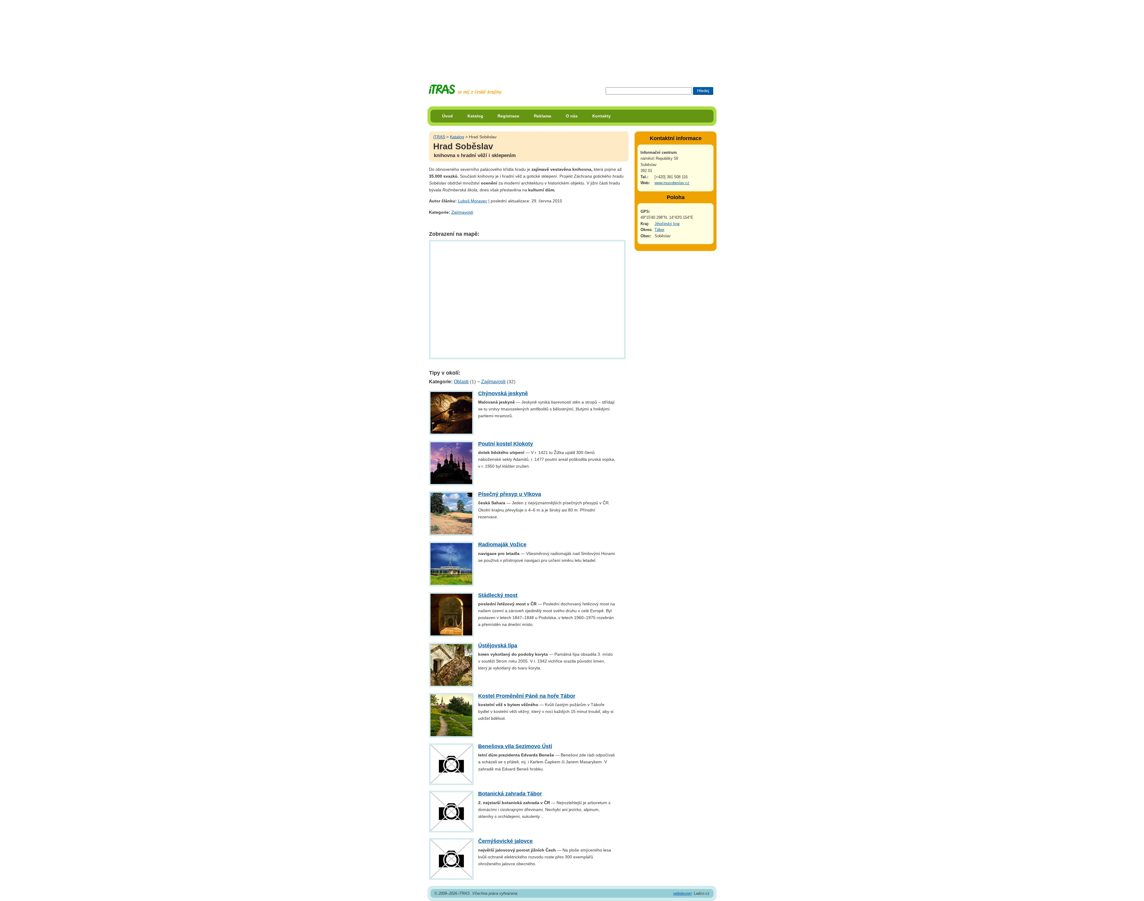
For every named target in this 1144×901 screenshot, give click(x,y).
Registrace (508, 116)
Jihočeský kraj (667, 223)
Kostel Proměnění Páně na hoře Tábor (526, 696)
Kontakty (601, 116)
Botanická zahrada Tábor (510, 794)
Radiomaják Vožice (502, 545)
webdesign (682, 893)
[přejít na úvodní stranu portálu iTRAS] (465, 89)
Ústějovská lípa (497, 646)
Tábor (659, 229)
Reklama (542, 116)
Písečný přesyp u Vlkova (509, 494)
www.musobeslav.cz (672, 183)
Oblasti (461, 381)
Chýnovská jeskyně (503, 393)
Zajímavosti (462, 212)
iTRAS (439, 136)
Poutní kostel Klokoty (505, 444)
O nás (572, 116)
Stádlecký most (497, 595)
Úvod (447, 116)
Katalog (475, 116)
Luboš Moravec (472, 201)
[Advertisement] (572, 37)
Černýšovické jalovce (505, 841)
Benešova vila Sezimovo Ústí (515, 746)
